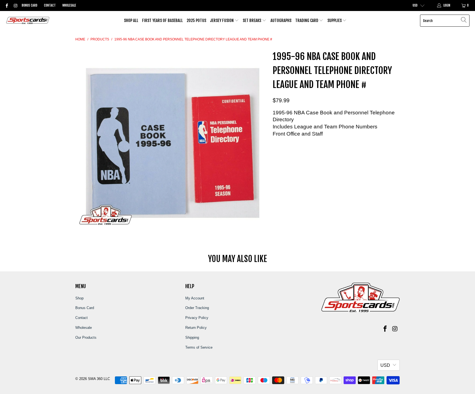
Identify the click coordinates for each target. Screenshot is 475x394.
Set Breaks (252, 20)
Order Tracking (197, 308)
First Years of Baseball (162, 20)
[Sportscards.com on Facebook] (6, 5)
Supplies (335, 20)
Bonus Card (29, 5)
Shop (79, 298)
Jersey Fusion (222, 20)
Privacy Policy (196, 318)
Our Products (85, 337)
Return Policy (196, 328)
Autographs (280, 20)
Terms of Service (198, 347)
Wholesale (69, 5)
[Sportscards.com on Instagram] (15, 5)
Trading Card (307, 20)
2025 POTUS (196, 20)
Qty (275, 145)
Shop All (131, 20)
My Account (194, 298)
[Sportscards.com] (28, 20)
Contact (50, 5)
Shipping (192, 337)
